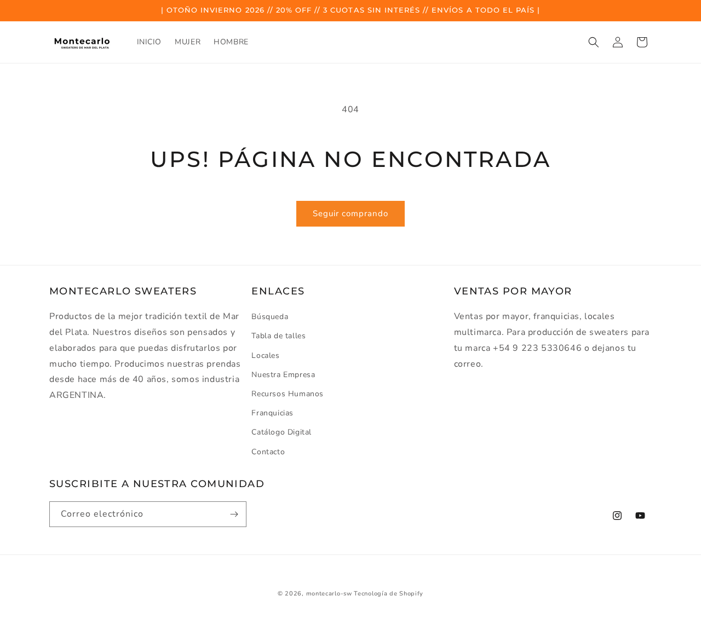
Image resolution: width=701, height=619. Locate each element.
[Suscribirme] (234, 514)
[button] (594, 42)
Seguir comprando (350, 213)
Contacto (268, 452)
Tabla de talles (278, 336)
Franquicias (272, 413)
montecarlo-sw (329, 593)
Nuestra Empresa (283, 374)
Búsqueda (269, 316)
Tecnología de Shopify (388, 593)
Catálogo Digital (281, 432)
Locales (265, 355)
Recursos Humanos (287, 394)
